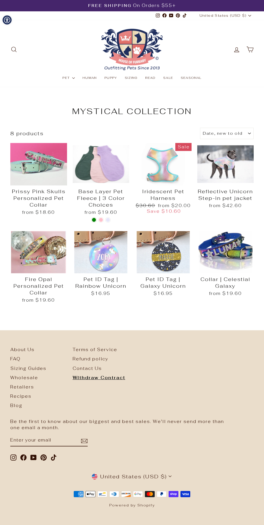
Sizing (131, 78)
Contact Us (87, 368)
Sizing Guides (28, 368)
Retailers (22, 387)
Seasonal (191, 78)
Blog (16, 405)
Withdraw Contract (99, 377)
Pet (66, 78)
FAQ (15, 359)
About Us (22, 349)
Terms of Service (95, 349)
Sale (168, 78)
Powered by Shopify (132, 505)
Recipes (20, 396)
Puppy (110, 78)
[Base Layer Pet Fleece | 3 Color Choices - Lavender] (107, 219)
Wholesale (24, 377)
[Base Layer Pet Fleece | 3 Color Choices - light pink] (100, 219)
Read (150, 78)
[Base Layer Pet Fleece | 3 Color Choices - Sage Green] (94, 219)
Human (89, 78)
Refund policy (90, 359)
